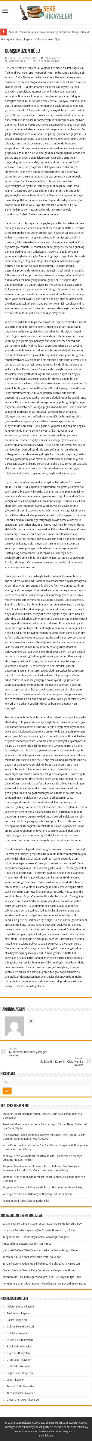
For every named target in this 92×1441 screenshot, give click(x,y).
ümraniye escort (14, 1427)
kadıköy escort (33, 1427)
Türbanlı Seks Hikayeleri (21, 1393)
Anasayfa (6, 39)
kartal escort (31, 1431)
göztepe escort (52, 1427)
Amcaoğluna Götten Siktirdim (20, 1243)
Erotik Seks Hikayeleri (19, 1346)
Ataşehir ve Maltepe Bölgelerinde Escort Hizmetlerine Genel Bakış (42, 1187)
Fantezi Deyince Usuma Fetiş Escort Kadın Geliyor (32, 1270)
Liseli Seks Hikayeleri (19, 1366)
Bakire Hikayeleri (17, 1319)
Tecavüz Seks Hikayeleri (21, 1386)
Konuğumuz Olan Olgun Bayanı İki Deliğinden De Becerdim (38, 1283)
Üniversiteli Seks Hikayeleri (23, 1399)
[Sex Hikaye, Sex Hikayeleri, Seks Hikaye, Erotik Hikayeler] (46, 11)
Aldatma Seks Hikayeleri (21, 1306)
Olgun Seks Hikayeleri (20, 1373)
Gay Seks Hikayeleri (18, 1353)
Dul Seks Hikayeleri (18, 1333)
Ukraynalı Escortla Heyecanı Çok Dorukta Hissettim (33, 1230)
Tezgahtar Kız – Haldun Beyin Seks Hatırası (28, 1237)
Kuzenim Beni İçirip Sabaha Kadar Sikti (26, 1200)
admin (12, 58)
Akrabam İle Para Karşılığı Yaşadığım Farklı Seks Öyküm (36, 1277)
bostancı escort (48, 1431)
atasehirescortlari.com (54, 1422)
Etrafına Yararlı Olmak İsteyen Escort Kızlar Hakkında (34, 1223)
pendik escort (70, 1427)
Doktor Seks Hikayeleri (20, 1326)
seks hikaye (46, 1435)
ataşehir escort (77, 1422)
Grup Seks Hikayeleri (19, 1359)
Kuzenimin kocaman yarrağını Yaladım (28, 1052)
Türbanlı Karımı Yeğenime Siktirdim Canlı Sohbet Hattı (35, 1263)
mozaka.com (13, 1422)
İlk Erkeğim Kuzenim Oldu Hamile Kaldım (61, 1062)
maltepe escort (30, 1422)
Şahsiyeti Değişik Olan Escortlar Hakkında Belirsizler (34, 1250)
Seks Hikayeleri (25, 39)
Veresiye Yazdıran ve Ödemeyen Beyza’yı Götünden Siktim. (38, 1194)
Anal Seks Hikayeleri (19, 1313)
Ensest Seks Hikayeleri (20, 1339)
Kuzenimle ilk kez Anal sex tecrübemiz (25, 1257)
